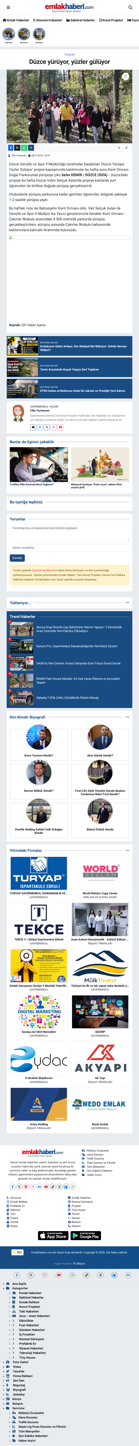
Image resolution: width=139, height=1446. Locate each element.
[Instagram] (53, 427)
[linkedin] (128, 1275)
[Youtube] (60, 427)
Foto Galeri (20, 1362)
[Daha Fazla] (31, 148)
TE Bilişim (79, 1263)
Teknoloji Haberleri (32, 1353)
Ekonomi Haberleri (49, 20)
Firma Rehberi (22, 1376)
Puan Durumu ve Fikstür (101, 1162)
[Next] (66, 1187)
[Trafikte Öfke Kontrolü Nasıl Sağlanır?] (39, 464)
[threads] (100, 1275)
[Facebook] (40, 427)
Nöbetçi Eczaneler (98, 1150)
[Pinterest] (26, 1187)
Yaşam (69, 54)
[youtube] (59, 1275)
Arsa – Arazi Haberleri (34, 1316)
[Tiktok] (53, 1187)
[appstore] (53, 1235)
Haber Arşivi (94, 1174)
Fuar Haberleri (28, 1325)
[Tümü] (127, 603)
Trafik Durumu (95, 1158)
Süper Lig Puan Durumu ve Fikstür (42, 1426)
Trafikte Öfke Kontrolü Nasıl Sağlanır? (32, 484)
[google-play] (86, 1235)
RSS (19, 1252)
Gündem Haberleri (31, 1330)
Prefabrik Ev (17, 1206)
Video (16, 1367)
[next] (114, 1275)
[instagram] (45, 1275)
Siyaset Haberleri (30, 1348)
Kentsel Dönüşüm (82, 1201)
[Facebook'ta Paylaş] (10, 148)
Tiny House (78, 1210)
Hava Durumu (95, 1154)
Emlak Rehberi (19, 1201)
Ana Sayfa (19, 1284)
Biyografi (19, 1390)
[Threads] (59, 1187)
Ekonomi (15, 1197)
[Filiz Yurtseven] (18, 413)
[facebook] (17, 1275)
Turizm (76, 1214)
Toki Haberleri (28, 1311)
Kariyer (76, 1218)
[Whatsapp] (73, 1187)
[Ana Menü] (8, 7)
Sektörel (15, 1210)
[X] (19, 1187)
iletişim (76, 1226)
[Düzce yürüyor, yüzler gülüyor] (69, 106)
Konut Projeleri (112, 20)
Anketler (18, 1394)
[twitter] (31, 1275)
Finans (14, 1218)
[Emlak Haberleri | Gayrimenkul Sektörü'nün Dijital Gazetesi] (69, 8)
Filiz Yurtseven (19, 155)
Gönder (17, 558)
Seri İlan (18, 1380)
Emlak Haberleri (17, 20)
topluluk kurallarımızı (45, 570)
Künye (14, 1226)
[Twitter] (47, 427)
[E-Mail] (33, 427)
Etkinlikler (25, 1320)
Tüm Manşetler (96, 1166)
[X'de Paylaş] (17, 148)
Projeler (76, 1206)
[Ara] (130, 7)
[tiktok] (86, 1275)
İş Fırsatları (26, 1334)
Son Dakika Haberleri (99, 1170)
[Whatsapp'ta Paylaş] (24, 148)
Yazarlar (18, 1371)
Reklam (76, 1222)
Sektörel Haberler (82, 20)
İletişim (17, 1403)
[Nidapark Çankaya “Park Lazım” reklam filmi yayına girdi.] (100, 464)
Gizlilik (14, 1222)
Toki (13, 1214)
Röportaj (18, 1385)
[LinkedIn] (39, 1187)
